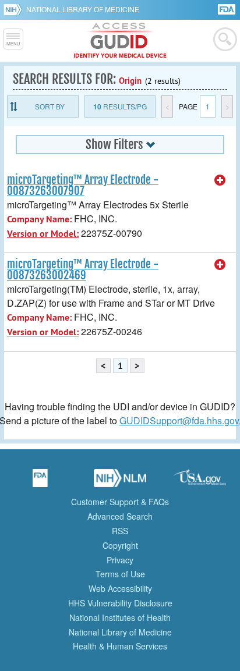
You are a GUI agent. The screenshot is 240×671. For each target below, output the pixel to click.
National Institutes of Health (120, 617)
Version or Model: (43, 234)
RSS (120, 531)
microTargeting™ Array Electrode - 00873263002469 (82, 269)
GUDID (120, 41)
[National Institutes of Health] (14, 9)
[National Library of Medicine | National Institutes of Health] (120, 482)
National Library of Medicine (82, 9)
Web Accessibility (120, 588)
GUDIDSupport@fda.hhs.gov (179, 420)
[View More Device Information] (220, 180)
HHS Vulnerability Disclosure (120, 603)
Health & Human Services (120, 646)
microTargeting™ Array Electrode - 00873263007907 (82, 185)
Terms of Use (120, 574)
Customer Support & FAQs (120, 501)
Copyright (120, 545)
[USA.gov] (200, 482)
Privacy (120, 560)
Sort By (50, 106)
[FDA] (227, 8)
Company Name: (39, 219)
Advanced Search (120, 516)
